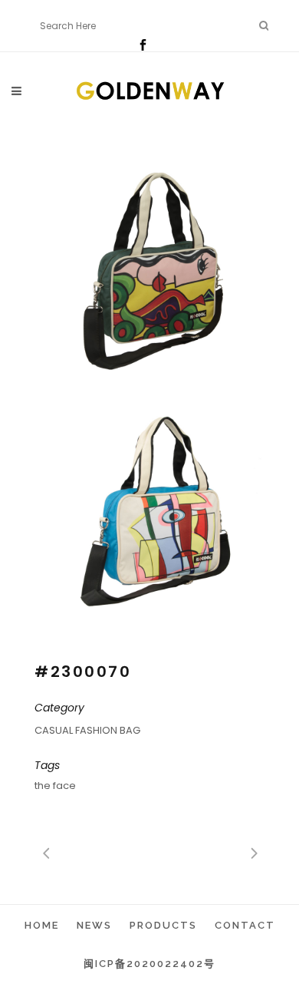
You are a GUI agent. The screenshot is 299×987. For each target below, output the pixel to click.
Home (42, 925)
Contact (245, 925)
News (94, 925)
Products (163, 925)
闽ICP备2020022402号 (149, 963)
